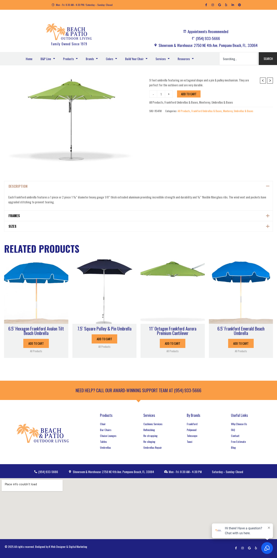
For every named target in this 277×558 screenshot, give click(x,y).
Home (29, 58)
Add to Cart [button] (36, 343)
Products (68, 58)
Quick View (36, 320)
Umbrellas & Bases (222, 102)
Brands (90, 58)
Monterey (204, 102)
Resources (184, 58)
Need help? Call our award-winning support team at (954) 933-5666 (138, 390)
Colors (109, 58)
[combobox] (238, 58)
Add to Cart (188, 94)
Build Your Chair (134, 58)
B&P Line (46, 58)
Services (161, 58)
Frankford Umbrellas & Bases (181, 102)
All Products (156, 102)
